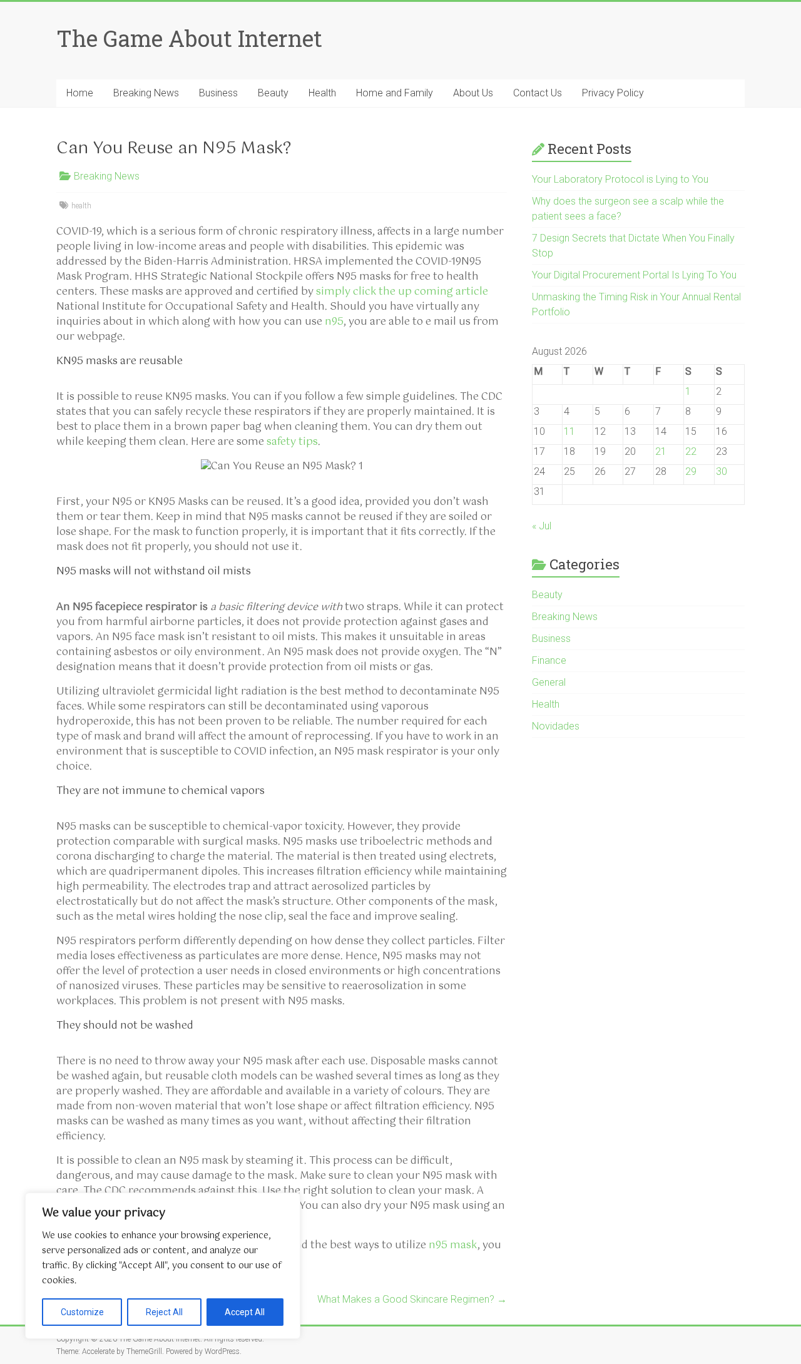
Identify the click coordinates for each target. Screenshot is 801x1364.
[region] (162, 1266)
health (81, 205)
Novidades (555, 726)
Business (218, 93)
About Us (473, 93)
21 (660, 451)
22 (690, 451)
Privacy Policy (613, 93)
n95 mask (453, 1245)
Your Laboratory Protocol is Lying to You (620, 179)
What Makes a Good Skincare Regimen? (412, 1299)
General (549, 682)
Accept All (245, 1312)
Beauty (273, 93)
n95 (334, 321)
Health (322, 93)
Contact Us (537, 93)
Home (79, 93)
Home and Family (394, 93)
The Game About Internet (189, 38)
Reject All (164, 1312)
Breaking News (146, 93)
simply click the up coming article (402, 291)
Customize (82, 1312)
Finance (549, 660)
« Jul (541, 526)
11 (569, 431)
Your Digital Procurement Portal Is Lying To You (634, 275)
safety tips (292, 442)
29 (690, 471)
